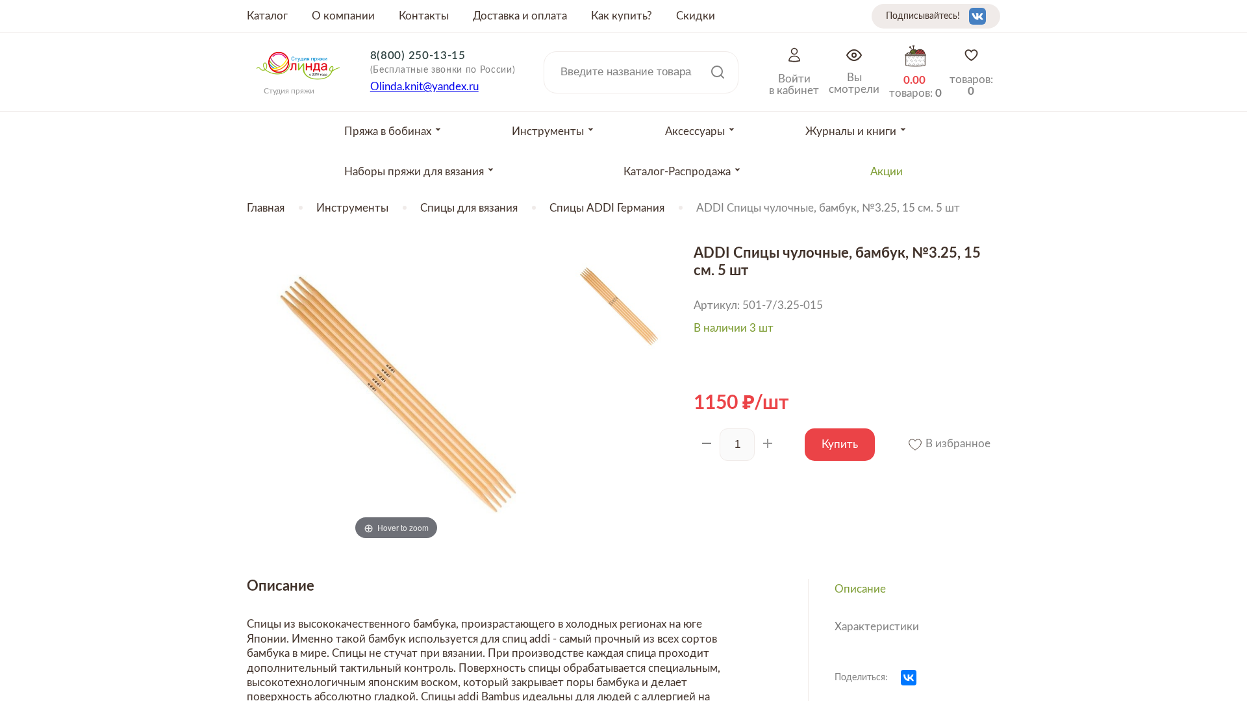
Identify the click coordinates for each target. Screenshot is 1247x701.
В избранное (956, 443)
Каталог (267, 15)
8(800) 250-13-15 (418, 55)
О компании (343, 15)
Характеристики (877, 626)
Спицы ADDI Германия (606, 208)
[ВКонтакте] (908, 677)
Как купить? (621, 15)
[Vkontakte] (977, 16)
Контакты (424, 15)
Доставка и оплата (520, 15)
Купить (840, 444)
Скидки (695, 15)
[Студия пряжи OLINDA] (298, 84)
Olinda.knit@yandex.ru (424, 86)
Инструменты (352, 208)
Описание (860, 589)
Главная (265, 208)
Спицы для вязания (469, 208)
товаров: (971, 85)
